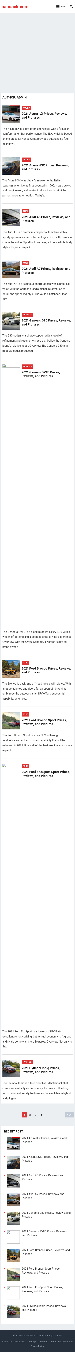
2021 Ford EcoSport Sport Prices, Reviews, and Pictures (46, 774)
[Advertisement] (37, 52)
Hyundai (27, 1062)
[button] (61, 6)
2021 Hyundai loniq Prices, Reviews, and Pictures (41, 1070)
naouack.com (28, 1335)
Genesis (27, 314)
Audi (25, 211)
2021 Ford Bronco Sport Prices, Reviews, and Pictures (44, 722)
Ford (25, 663)
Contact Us (19, 1341)
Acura (26, 108)
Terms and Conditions (62, 1341)
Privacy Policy (37, 1346)
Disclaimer (43, 1341)
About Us (7, 1341)
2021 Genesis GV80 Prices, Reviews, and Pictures (41, 374)
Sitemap (31, 1341)
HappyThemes (54, 1335)
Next (70, 1114)
